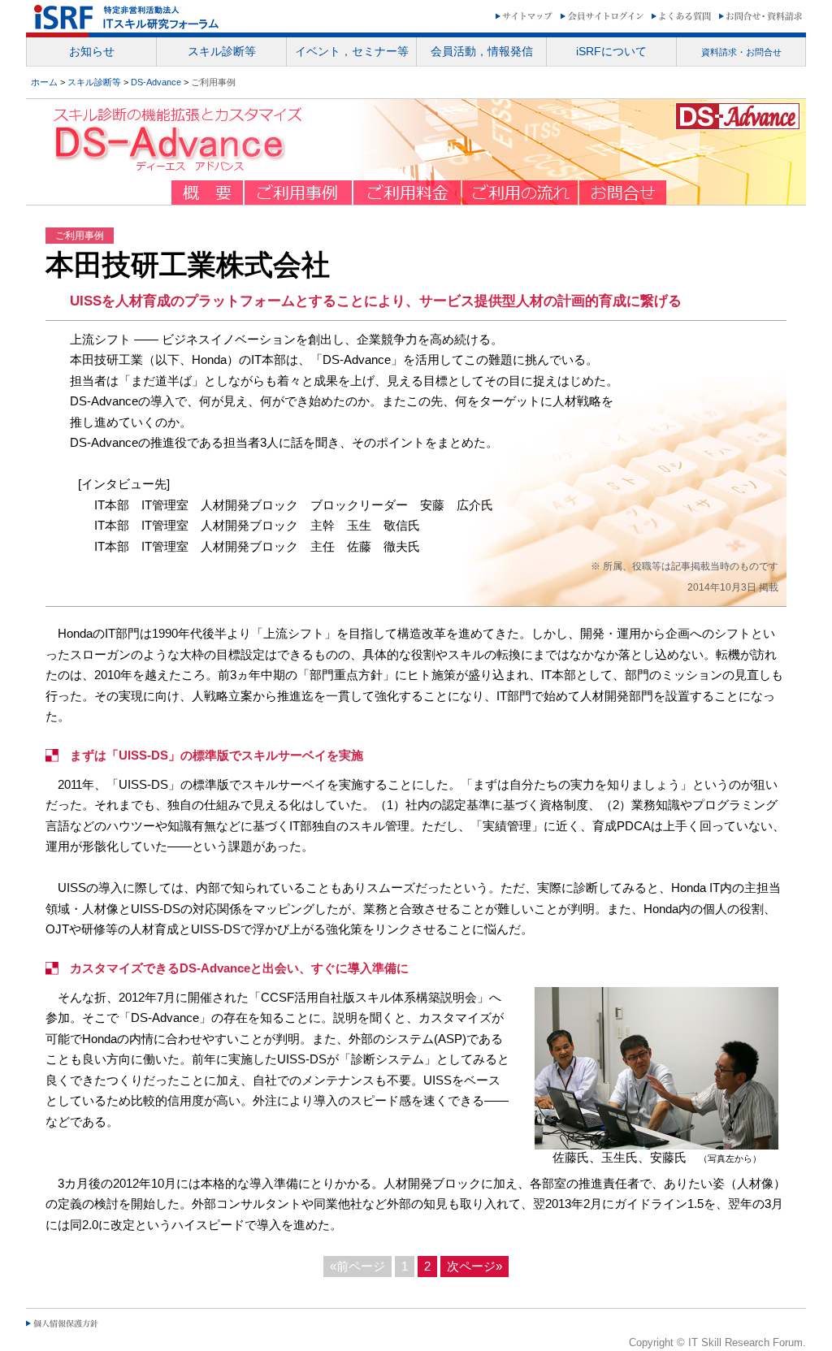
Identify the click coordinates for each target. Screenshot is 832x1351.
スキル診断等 (94, 82)
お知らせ (92, 51)
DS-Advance (156, 82)
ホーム (44, 82)
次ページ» (474, 1266)
